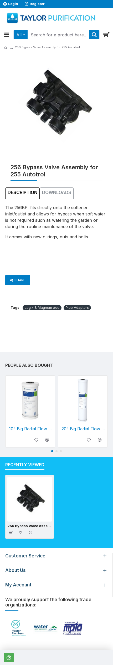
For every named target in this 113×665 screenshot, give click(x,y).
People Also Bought (29, 365)
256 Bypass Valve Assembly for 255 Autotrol (29, 526)
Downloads (56, 192)
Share (19, 280)
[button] (52, 451)
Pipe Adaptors (77, 307)
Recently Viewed (24, 464)
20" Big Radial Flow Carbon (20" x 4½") (83, 428)
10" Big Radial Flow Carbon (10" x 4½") (31, 428)
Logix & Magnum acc (42, 307)
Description (22, 192)
